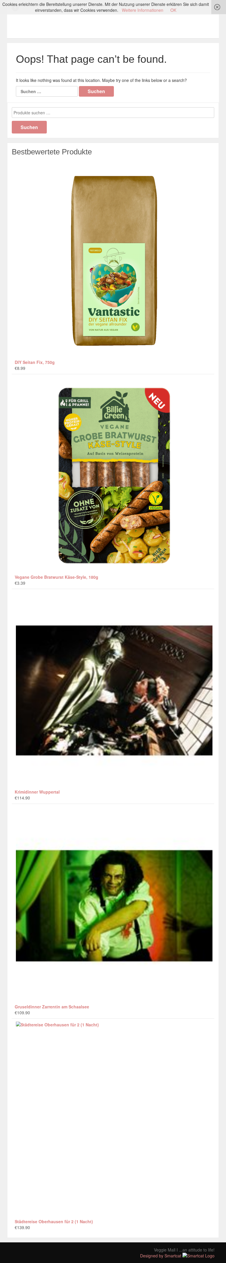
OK (173, 10)
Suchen (29, 127)
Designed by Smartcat (161, 1256)
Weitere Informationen (142, 10)
